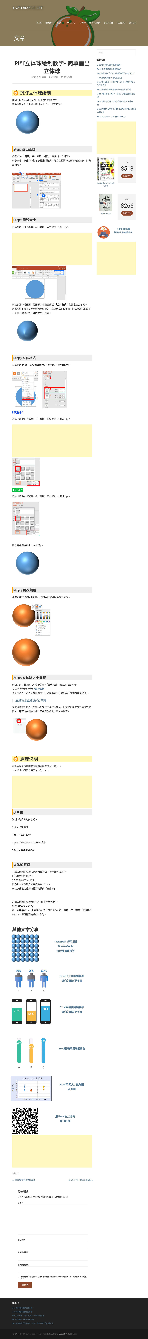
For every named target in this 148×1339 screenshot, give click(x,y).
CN (18, 1173)
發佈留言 (68, 77)
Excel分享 (71, 23)
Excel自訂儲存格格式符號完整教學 (111, 117)
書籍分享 (49, 23)
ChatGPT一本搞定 (106, 213)
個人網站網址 (23, 1265)
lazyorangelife (28, 7)
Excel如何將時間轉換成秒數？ (109, 69)
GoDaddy (62, 1334)
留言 (20, 1203)
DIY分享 (59, 23)
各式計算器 (108, 23)
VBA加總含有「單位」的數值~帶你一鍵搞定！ (116, 73)
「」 (40, 689)
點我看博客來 (127, 176)
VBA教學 (82, 23)
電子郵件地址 (23, 1252)
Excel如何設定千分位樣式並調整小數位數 (114, 89)
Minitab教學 (95, 23)
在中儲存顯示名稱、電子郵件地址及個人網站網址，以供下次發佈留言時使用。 (53, 1277)
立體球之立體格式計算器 (30, 700)
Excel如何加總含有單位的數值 (109, 78)
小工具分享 (121, 23)
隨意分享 (132, 23)
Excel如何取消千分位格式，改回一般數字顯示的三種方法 (32, 1323)
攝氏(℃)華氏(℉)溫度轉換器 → (80, 1180)
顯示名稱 (21, 1240)
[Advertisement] (52, 249)
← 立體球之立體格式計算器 (23, 1180)
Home (39, 23)
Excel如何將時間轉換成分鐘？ (109, 65)
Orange (54, 77)
